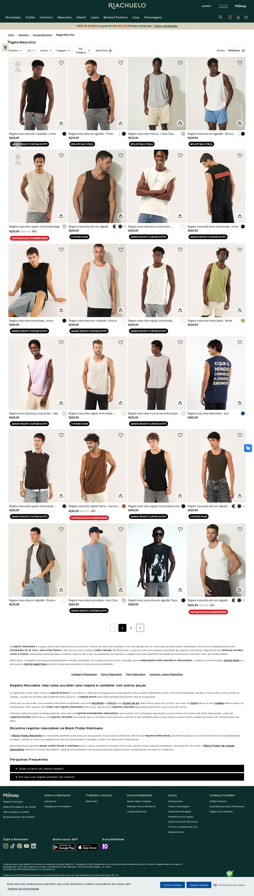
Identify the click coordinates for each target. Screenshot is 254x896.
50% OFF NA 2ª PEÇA (82, 144)
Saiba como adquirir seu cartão (19, 806)
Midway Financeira (13, 801)
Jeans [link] (95, 17)
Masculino (23, 34)
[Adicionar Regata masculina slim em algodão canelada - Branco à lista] (240, 529)
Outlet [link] (30, 17)
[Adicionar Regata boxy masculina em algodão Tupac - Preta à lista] (180, 529)
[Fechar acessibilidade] (9, 42)
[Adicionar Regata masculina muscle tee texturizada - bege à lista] (180, 342)
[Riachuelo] (127, 6)
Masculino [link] (64, 17)
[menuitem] (13, 17)
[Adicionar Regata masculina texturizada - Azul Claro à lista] (121, 529)
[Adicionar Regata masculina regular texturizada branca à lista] (180, 249)
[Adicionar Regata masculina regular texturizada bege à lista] (61, 155)
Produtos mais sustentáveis (141, 806)
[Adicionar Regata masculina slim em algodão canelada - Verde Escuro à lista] (240, 435)
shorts (112, 703)
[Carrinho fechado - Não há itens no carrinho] (246, 17)
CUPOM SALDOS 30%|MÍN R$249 (30, 238)
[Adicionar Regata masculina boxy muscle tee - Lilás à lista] (61, 342)
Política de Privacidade (23, 888)
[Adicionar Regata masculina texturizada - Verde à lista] (240, 249)
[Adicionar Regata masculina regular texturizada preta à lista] (180, 435)
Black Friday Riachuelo (27, 735)
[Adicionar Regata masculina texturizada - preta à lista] (61, 249)
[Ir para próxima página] (140, 628)
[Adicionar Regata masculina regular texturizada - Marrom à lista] (61, 435)
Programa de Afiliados (221, 811)
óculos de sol (131, 703)
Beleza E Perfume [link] (116, 17)
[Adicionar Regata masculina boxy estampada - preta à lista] (240, 155)
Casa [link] (136, 17)
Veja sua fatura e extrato (16, 811)
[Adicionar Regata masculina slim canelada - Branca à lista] (121, 249)
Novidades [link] (13, 17)
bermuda (98, 703)
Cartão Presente (218, 801)
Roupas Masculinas (42, 34)
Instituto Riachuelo (136, 811)
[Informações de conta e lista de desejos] (238, 17)
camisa (219, 703)
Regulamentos (176, 831)
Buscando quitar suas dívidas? (19, 816)
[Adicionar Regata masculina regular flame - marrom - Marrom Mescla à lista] (121, 435)
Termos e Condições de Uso (182, 826)
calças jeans (232, 660)
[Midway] (241, 6)
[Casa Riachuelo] (224, 6)
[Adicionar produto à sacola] (61, 123)
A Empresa (50, 801)
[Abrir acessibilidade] (5, 48)
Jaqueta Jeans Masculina (166, 674)
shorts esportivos (35, 664)
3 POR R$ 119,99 (79, 236)
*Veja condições (166, 26)
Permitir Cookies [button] (173, 884)
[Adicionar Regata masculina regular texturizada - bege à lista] (121, 342)
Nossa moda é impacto (139, 801)
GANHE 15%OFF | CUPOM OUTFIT (29, 144)
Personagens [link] (153, 17)
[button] (229, 885)
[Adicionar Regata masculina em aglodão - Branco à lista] (240, 62)
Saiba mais (91, 801)
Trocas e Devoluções (178, 806)
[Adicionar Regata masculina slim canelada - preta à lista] (61, 62)
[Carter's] (207, 6)
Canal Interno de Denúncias (183, 821)
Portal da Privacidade (179, 811)
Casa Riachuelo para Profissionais (227, 806)
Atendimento (175, 801)
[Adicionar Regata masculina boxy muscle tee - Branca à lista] (180, 155)
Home (11, 34)
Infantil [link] (81, 17)
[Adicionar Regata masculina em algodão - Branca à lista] (61, 529)
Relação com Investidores (57, 806)
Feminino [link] (46, 17)
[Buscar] (221, 17)
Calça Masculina (111, 674)
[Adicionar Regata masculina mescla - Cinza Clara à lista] (180, 62)
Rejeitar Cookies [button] (199, 884)
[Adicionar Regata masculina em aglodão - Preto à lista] (121, 62)
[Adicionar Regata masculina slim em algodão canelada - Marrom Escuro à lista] (121, 155)
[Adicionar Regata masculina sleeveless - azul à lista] (240, 342)
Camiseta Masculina (84, 674)
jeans (194, 703)
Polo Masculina (135, 674)
